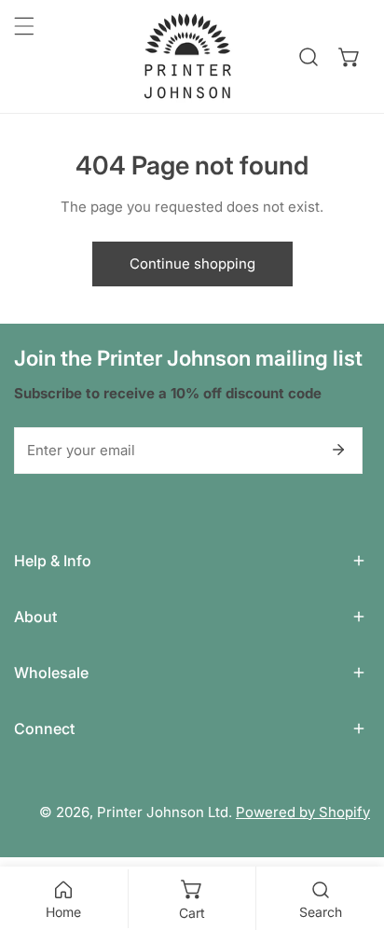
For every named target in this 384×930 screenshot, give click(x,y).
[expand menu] (24, 26)
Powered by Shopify (303, 812)
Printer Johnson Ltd (162, 812)
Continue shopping (192, 263)
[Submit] (338, 449)
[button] (349, 56)
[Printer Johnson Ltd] (187, 56)
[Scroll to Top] (350, 831)
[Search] (308, 56)
